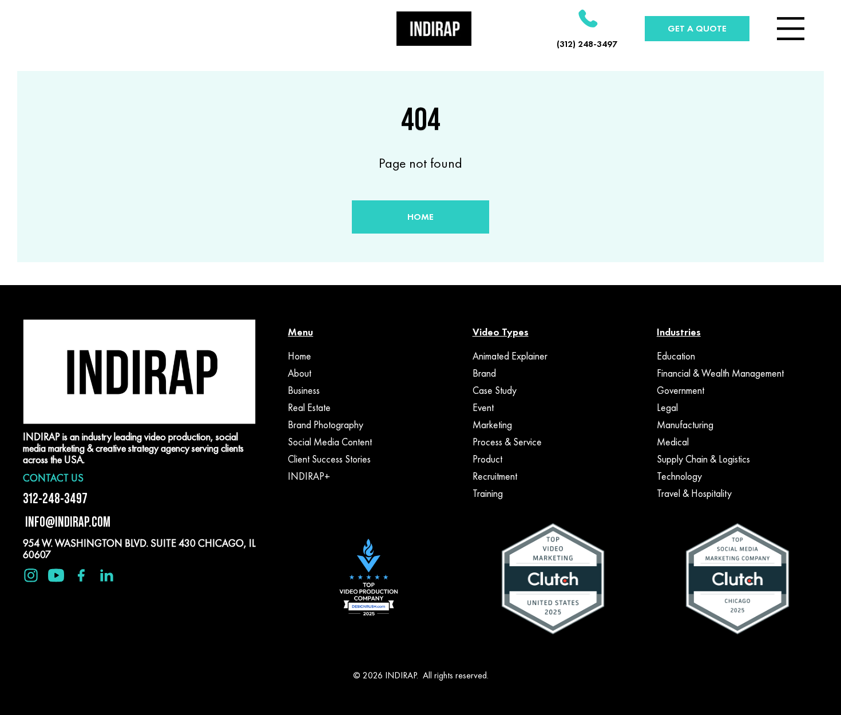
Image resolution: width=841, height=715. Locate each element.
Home (299, 356)
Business (304, 390)
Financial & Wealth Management (720, 373)
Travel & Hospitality (694, 493)
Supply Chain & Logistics (703, 459)
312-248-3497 (55, 498)
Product (487, 459)
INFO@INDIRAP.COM (66, 522)
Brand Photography (325, 424)
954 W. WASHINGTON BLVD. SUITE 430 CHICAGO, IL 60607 (139, 548)
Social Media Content (330, 442)
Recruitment (495, 476)
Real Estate (309, 407)
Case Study (495, 390)
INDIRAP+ (309, 476)
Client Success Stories (329, 459)
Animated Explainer (510, 356)
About (299, 373)
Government (680, 390)
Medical (673, 442)
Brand (484, 373)
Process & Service (507, 442)
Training (488, 493)
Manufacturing (685, 424)
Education (676, 356)
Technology (679, 476)
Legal (667, 407)
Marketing (492, 424)
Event (483, 407)
